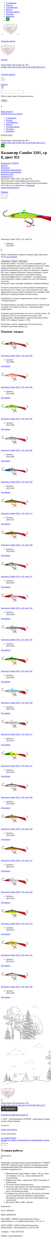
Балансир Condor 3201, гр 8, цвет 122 (16, 955)
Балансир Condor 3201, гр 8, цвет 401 (16, 450)
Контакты (10, 16)
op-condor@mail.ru (8, 1138)
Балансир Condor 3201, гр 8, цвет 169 (16, 545)
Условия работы (12, 12)
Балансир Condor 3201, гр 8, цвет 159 (16, 703)
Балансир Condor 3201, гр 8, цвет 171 (16, 513)
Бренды (9, 10)
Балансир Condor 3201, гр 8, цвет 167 (16, 576)
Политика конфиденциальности (14, 1115)
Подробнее (5, 366)
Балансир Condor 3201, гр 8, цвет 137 (16, 860)
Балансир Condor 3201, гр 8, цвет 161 (16, 671)
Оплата (14, 261)
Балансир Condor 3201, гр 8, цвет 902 (16, 356)
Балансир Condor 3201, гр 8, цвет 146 (16, 797)
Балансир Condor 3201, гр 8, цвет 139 (16, 829)
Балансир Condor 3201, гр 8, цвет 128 (16, 892)
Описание (5, 261)
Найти (4, 101)
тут (26, 326)
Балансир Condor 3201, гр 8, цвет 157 (16, 734)
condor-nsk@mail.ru (9, 1130)
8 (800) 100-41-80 (8, 67)
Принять (4, 192)
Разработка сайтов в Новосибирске (16, 1140)
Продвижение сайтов (40, 1140)
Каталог (9, 5)
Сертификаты (12, 7)
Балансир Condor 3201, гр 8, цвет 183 (16, 482)
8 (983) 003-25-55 (38, 67)
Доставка (10, 14)
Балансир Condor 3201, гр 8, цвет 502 (16, 387)
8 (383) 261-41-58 (23, 67)
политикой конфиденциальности (18, 186)
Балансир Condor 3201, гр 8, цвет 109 (16, 987)
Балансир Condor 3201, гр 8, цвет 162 (16, 640)
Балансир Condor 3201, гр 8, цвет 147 (16, 766)
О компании (11, 3)
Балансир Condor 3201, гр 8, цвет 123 (16, 923)
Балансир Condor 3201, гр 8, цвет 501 (16, 419)
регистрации (11, 257)
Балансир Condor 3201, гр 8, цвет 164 (16, 608)
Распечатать (6, 1156)
